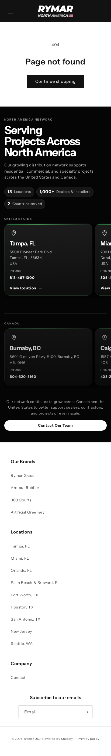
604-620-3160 (23, 376)
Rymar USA (32, 739)
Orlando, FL (21, 570)
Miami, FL (20, 558)
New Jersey (21, 631)
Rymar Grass (22, 475)
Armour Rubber (25, 487)
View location (26, 288)
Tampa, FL (20, 546)
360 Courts (21, 500)
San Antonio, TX (26, 619)
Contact (18, 677)
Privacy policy (89, 739)
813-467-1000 (22, 277)
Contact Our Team (55, 425)
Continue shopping (55, 81)
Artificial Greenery (27, 512)
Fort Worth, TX (24, 595)
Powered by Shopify (57, 739)
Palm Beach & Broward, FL (35, 582)
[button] (11, 11)
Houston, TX (22, 607)
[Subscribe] (86, 712)
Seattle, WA (22, 643)
